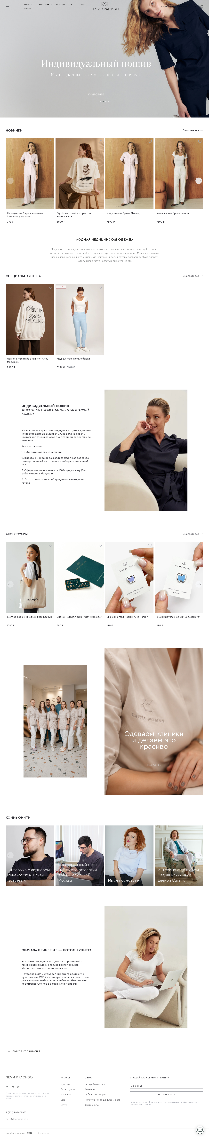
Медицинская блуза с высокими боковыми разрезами (25, 215)
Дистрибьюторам (95, 1084)
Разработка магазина (15, 1133)
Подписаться (166, 1095)
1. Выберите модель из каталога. (42, 452)
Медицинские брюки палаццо (173, 213)
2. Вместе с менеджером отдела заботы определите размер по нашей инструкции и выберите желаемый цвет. (55, 461)
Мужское (29, 4)
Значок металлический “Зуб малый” (127, 617)
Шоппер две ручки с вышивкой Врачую (29, 617)
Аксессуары (45, 4)
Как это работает (33, 446)
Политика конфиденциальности (103, 1100)
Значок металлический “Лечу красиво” (79, 617)
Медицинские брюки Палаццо (124, 213)
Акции (28, 8)
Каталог (65, 1078)
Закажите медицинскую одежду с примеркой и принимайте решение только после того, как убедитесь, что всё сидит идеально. (52, 964)
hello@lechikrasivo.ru (17, 1119)
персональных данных (140, 1105)
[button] (100, 101)
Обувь (82, 4)
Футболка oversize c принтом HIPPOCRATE (74, 215)
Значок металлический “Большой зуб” (178, 617)
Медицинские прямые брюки (73, 359)
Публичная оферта (95, 1094)
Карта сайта (92, 1105)
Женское (61, 4)
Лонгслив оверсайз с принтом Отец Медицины (27, 360)
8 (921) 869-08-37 (16, 1112)
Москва (165, 6)
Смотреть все (191, 130)
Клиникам (90, 1089)
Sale (72, 4)
